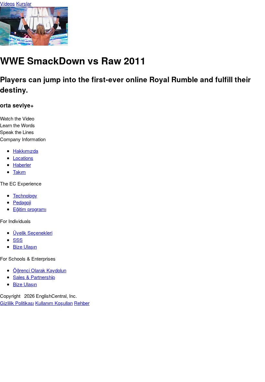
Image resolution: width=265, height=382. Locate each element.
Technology (25, 195)
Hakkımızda (25, 150)
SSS (18, 239)
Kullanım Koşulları (54, 302)
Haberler (22, 164)
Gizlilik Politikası (17, 302)
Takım (19, 171)
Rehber (82, 302)
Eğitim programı (29, 209)
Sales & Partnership (34, 277)
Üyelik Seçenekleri (32, 232)
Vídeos (7, 3)
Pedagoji (22, 202)
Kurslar (23, 3)
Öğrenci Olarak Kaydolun (39, 270)
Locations (23, 157)
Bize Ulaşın (25, 246)
